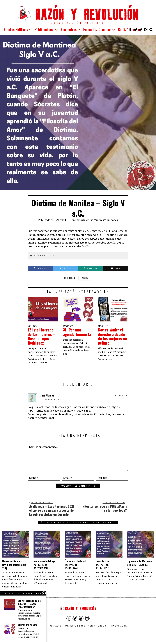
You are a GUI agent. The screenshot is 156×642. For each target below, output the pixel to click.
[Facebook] (130, 29)
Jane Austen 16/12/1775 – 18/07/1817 (103, 564)
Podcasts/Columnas (97, 29)
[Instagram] (146, 29)
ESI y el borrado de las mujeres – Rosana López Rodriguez (41, 336)
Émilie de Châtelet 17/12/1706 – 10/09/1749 (75, 564)
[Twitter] (135, 29)
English (103, 626)
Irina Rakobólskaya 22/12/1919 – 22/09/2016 (44, 564)
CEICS (91, 626)
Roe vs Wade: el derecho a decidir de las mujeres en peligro (112, 336)
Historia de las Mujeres (89, 219)
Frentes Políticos (16, 29)
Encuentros (69, 29)
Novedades (111, 219)
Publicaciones (44, 29)
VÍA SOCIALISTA (119, 626)
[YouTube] (140, 29)
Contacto (55, 626)
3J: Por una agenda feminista (77, 332)
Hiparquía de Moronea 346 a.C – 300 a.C (139, 562)
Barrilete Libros (75, 626)
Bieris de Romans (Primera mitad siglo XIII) (14, 564)
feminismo (85, 278)
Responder (121, 395)
